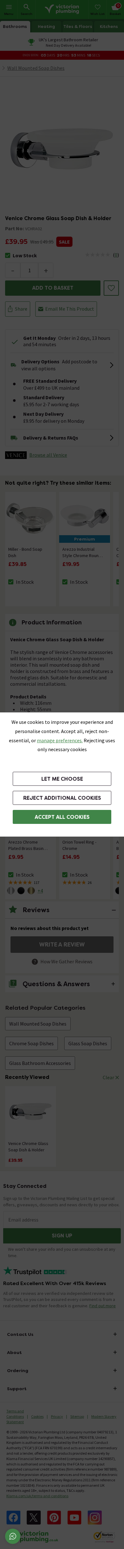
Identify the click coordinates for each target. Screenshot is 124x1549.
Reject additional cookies (62, 798)
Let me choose (62, 779)
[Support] (12, 1536)
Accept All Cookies (62, 817)
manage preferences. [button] (60, 740)
